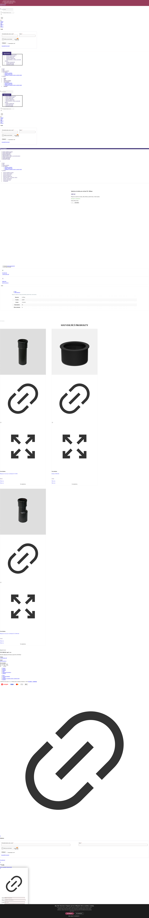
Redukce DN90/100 (55, 473)
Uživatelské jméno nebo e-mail (7, 842)
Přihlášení (3, 852)
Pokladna (4, 670)
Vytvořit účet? (2, 860)
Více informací (76, 911)
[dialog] (74, 911)
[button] (74, 916)
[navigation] (74, 865)
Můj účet (4, 669)
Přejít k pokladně (3, 867)
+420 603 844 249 (3, 658)
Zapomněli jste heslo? (5, 855)
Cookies (3, 677)
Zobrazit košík (9, 867)
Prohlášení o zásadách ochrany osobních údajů (10, 678)
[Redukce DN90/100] (74, 352)
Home (3, 675)
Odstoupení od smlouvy (6, 672)
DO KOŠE (77, 202)
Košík (3, 671)
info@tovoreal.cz (3, 661)
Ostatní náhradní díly (11, 266)
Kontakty (4, 679)
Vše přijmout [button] (69, 913)
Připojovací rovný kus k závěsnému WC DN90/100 (9, 633)
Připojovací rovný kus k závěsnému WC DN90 (8, 473)
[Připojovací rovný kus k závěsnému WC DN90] (23, 352)
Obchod (3, 668)
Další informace (17, 292)
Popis (15, 291)
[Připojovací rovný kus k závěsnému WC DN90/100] (23, 512)
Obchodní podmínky (6, 676)
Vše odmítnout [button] (79, 913)
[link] (74, 759)
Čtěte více (2, 481)
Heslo (80, 842)
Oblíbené (4, 673)
